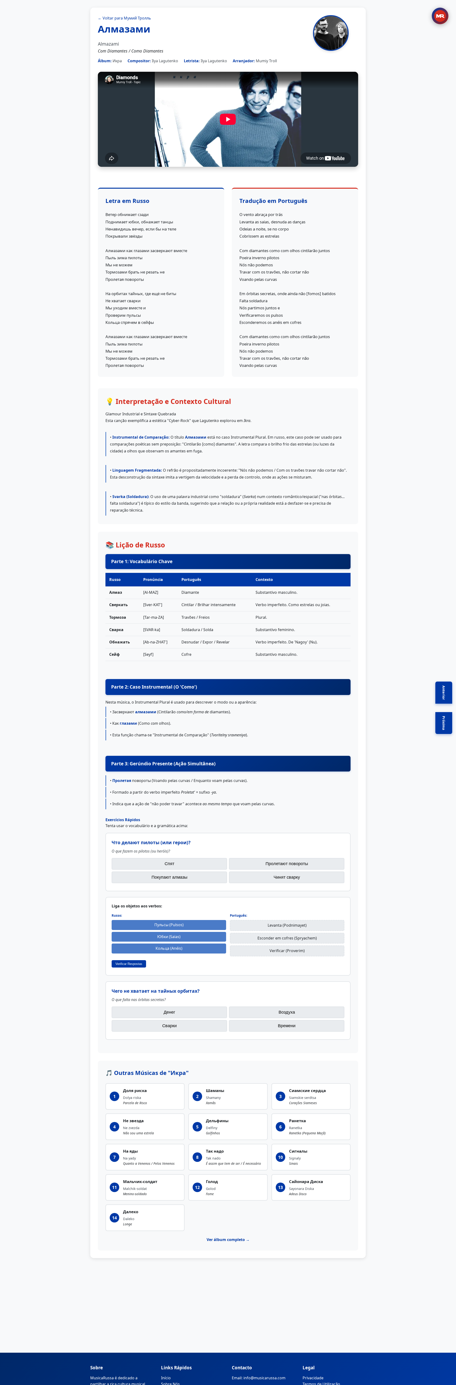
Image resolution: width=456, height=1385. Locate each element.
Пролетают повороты (287, 863)
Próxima (444, 723)
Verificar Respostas (128, 964)
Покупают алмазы (169, 877)
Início (166, 1377)
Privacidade (313, 1377)
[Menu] (440, 16)
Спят (169, 863)
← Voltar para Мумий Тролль (124, 18)
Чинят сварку (287, 877)
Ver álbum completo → (228, 1239)
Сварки (169, 1025)
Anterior (444, 692)
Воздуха (287, 1012)
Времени (286, 1025)
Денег (169, 1012)
